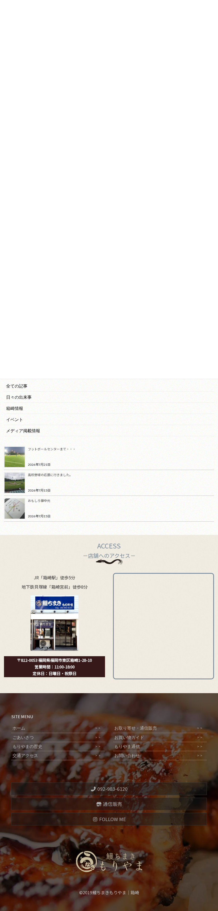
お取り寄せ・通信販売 (158, 728)
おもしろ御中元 (39, 500)
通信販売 (112, 803)
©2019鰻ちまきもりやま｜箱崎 (109, 892)
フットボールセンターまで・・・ (52, 449)
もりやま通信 (158, 746)
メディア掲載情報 (23, 431)
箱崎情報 (14, 408)
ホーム (56, 728)
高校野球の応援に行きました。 (50, 474)
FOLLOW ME (112, 819)
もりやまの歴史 (56, 746)
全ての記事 (16, 386)
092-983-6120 (112, 788)
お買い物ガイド (158, 737)
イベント (14, 419)
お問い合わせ (158, 755)
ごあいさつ (56, 737)
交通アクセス (56, 755)
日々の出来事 (19, 397)
